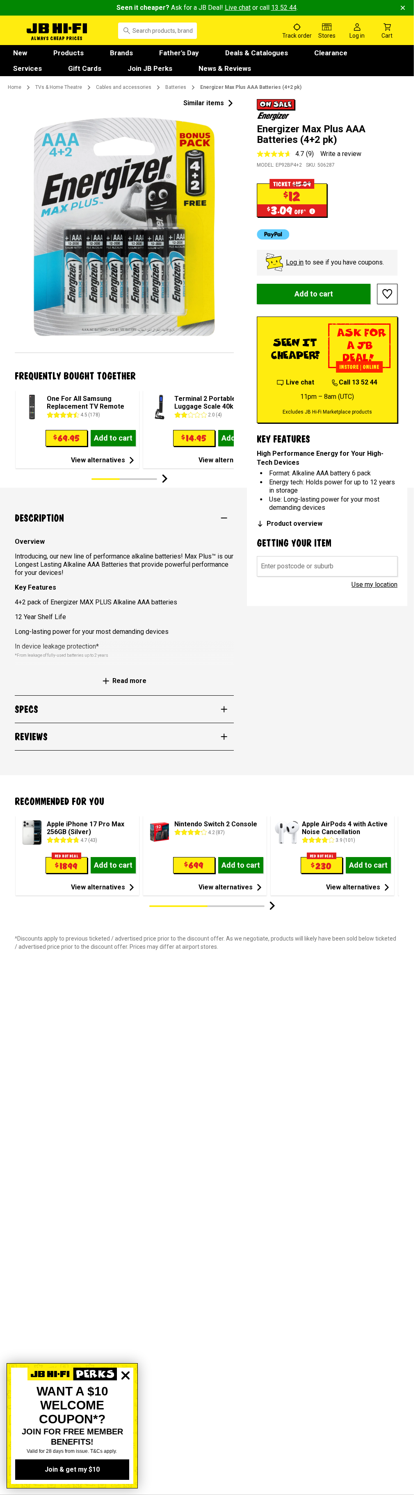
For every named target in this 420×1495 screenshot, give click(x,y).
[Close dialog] (125, 1403)
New (20, 53)
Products (68, 53)
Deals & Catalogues (256, 53)
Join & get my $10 (72, 1469)
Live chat (238, 7)
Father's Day (179, 53)
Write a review (340, 154)
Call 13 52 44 (358, 382)
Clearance (330, 53)
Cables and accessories (123, 87)
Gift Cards (84, 68)
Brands (121, 53)
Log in (295, 262)
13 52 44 (284, 7)
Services (27, 68)
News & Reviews (225, 68)
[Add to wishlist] (387, 294)
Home (14, 87)
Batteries (175, 87)
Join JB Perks (150, 68)
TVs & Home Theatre (58, 87)
